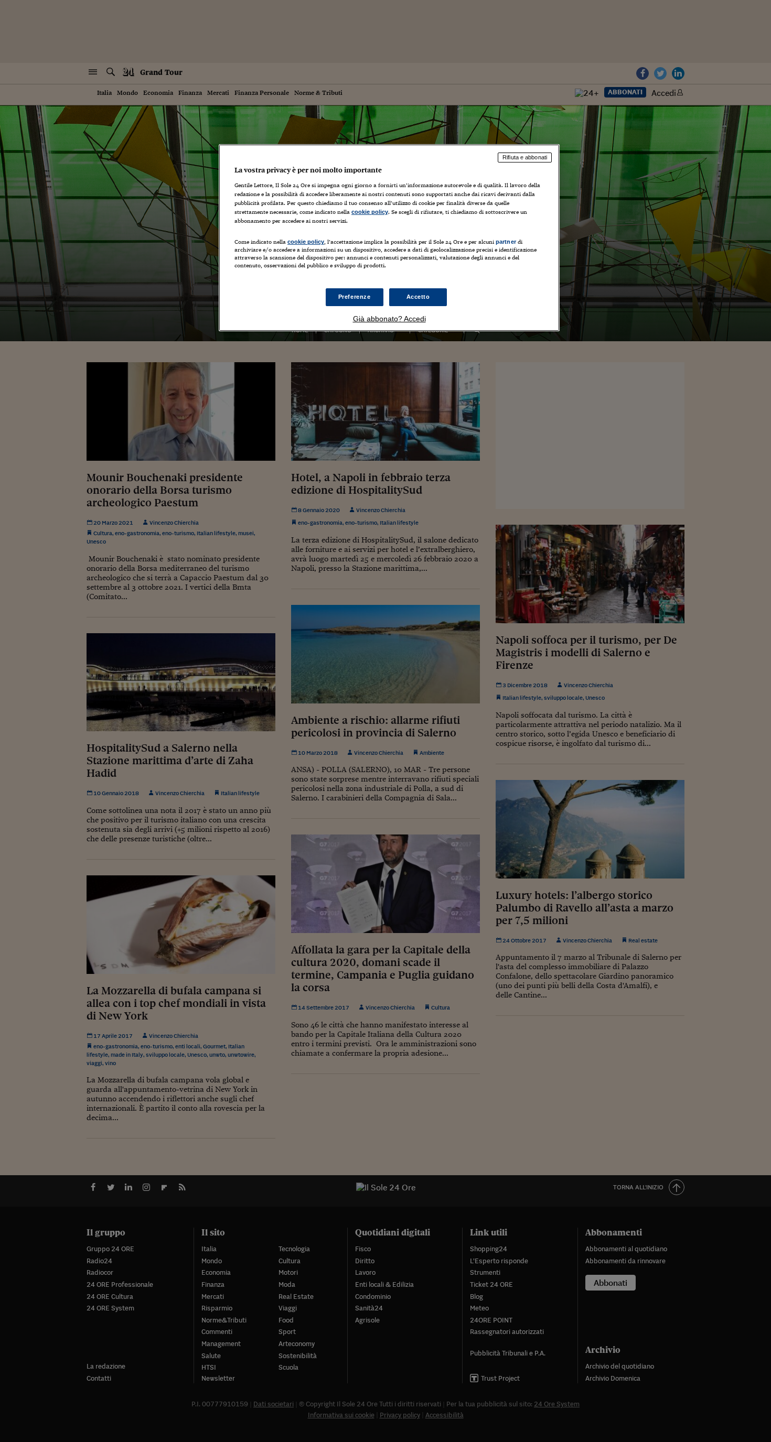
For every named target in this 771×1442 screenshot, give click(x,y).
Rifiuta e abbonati (524, 157)
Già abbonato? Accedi (389, 319)
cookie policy (369, 212)
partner (506, 241)
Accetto (418, 297)
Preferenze (354, 297)
